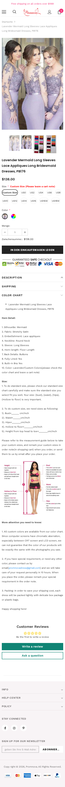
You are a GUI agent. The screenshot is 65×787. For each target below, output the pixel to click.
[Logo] (32, 12)
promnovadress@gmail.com (24, 568)
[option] (32, 84)
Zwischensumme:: (12, 239)
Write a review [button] (32, 646)
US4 (41, 192)
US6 (49, 192)
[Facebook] (5, 728)
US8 (58, 192)
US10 (5, 201)
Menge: (6, 225)
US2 (32, 192)
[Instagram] (14, 728)
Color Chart (12, 295)
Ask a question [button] (32, 655)
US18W (56, 201)
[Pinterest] (23, 728)
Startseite (7, 21)
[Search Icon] (14, 12)
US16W (44, 201)
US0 (23, 192)
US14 (24, 201)
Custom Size (10, 192)
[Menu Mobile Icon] (4, 12)
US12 (14, 201)
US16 (33, 201)
